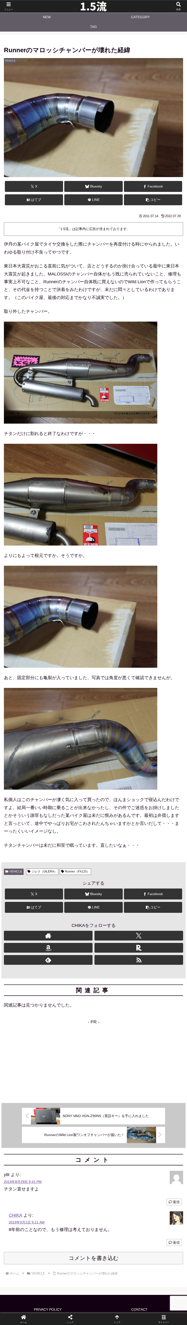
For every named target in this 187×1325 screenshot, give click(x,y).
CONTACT (139, 1309)
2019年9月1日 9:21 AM (27, 1222)
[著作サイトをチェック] (48, 935)
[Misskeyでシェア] (156, 1252)
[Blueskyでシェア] (114, 1252)
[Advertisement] (93, 1060)
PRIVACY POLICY (48, 1309)
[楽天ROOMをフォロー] (138, 948)
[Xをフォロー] (138, 935)
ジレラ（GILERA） (44, 871)
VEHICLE (15, 871)
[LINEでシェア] (156, 1265)
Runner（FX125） (77, 871)
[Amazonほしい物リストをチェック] (48, 948)
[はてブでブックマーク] (114, 1265)
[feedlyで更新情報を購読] (48, 960)
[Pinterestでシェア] (52, 1279)
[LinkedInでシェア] (93, 1279)
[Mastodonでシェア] (73, 1252)
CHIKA (15, 1215)
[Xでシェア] (31, 1252)
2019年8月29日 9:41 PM (23, 1182)
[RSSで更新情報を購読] (138, 960)
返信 (176, 1202)
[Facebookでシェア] (31, 1265)
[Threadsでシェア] (73, 1265)
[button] (153, 199)
